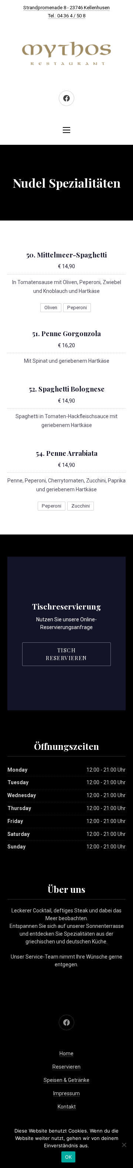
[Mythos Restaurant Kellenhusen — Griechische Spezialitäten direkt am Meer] (66, 53)
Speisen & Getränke (66, 1080)
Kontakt (67, 1107)
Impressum (66, 1093)
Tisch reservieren (66, 654)
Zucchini (80, 506)
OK (68, 1157)
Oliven (50, 307)
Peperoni (77, 307)
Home (66, 1053)
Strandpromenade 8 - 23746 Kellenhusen (66, 7)
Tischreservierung (66, 606)
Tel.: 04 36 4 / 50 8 (66, 15)
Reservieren (66, 1067)
